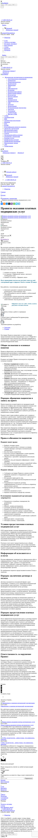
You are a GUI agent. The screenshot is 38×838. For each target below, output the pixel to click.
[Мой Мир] (7, 204)
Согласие (3, 799)
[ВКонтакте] (2, 204)
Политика (4, 796)
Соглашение (4, 798)
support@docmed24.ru (8, 33)
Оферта (3, 794)
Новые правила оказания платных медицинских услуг (17, 725)
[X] (9, 204)
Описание (7, 327)
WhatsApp (7, 37)
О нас (2, 786)
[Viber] (12, 204)
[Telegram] (19, 204)
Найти (3, 836)
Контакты (4, 788)
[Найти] (2, 7)
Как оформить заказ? (7, 807)
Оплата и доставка (6, 804)
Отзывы (6, 329)
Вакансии (4, 790)
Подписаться (28, 778)
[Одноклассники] (4, 204)
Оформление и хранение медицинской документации (17, 706)
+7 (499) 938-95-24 (6, 20)
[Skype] (17, 204)
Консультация (5, 782)
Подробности (5, 239)
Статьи (3, 806)
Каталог (3, 780)
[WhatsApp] (14, 204)
